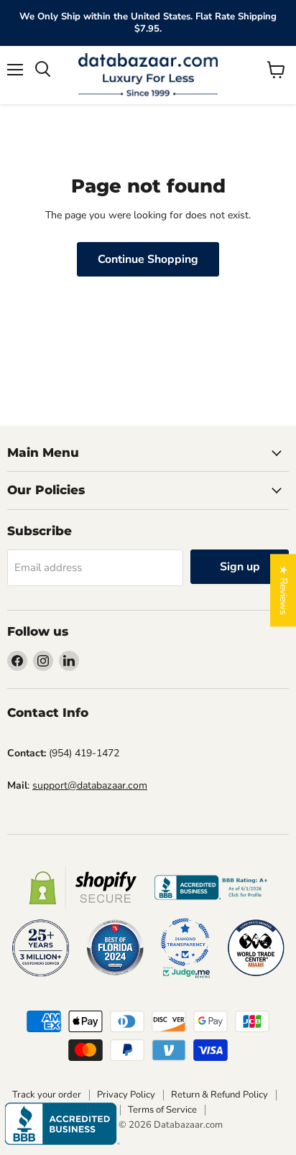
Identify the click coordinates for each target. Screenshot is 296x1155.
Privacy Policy (126, 1094)
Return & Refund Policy (219, 1094)
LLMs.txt (231, 1109)
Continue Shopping (148, 259)
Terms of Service (162, 1109)
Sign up (240, 567)
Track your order (46, 1094)
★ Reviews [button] (283, 590)
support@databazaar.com (89, 785)
